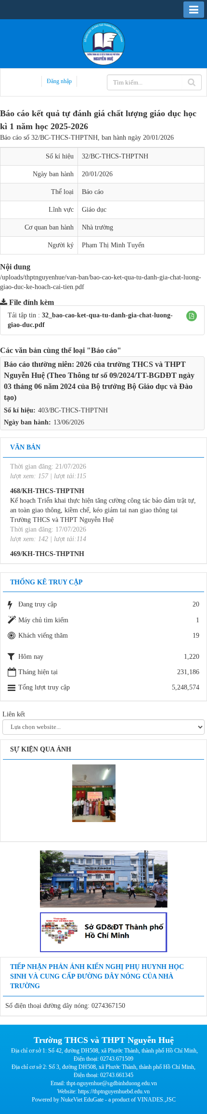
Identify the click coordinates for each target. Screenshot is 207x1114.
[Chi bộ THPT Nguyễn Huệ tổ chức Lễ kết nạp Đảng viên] (94, 792)
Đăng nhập (59, 81)
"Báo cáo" (104, 350)
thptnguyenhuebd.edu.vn (121, 1091)
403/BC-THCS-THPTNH (73, 410)
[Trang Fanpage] (104, 878)
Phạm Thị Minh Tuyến (113, 245)
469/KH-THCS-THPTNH (47, 537)
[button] (191, 316)
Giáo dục (94, 209)
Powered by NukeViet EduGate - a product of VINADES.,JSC (104, 1099)
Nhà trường (97, 227)
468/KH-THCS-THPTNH (47, 474)
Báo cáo (93, 191)
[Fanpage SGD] (104, 931)
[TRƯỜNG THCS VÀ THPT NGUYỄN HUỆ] (104, 43)
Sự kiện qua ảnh (40, 749)
